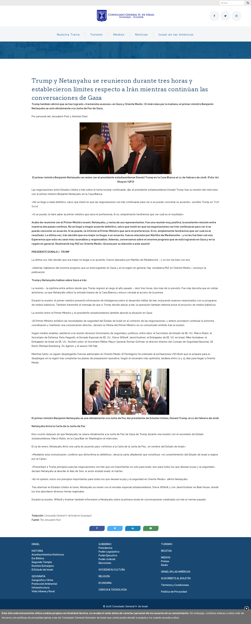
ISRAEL (36, 544)
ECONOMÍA (105, 583)
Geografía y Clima (42, 580)
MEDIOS (165, 557)
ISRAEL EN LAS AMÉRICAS (175, 571)
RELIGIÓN (104, 576)
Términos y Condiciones (175, 585)
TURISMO (166, 544)
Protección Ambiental (44, 583)
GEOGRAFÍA (38, 576)
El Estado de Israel (42, 569)
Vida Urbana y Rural (43, 591)
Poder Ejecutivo (108, 555)
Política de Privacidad (174, 591)
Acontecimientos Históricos (48, 554)
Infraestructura (41, 587)
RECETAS (166, 550)
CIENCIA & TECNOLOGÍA (113, 589)
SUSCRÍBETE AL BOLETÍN (176, 578)
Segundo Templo (42, 562)
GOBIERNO (105, 544)
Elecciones (105, 563)
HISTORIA (37, 550)
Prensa (165, 561)
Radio (164, 565)
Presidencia (105, 548)
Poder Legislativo (109, 551)
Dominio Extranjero (43, 566)
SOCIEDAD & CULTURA (112, 569)
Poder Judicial (107, 559)
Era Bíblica (38, 558)
